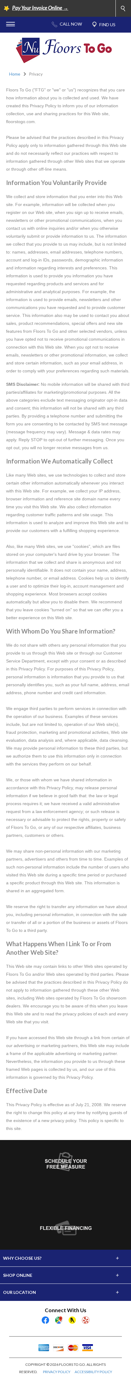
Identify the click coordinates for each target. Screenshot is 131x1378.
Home (14, 74)
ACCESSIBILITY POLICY (93, 1371)
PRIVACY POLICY (56, 1371)
